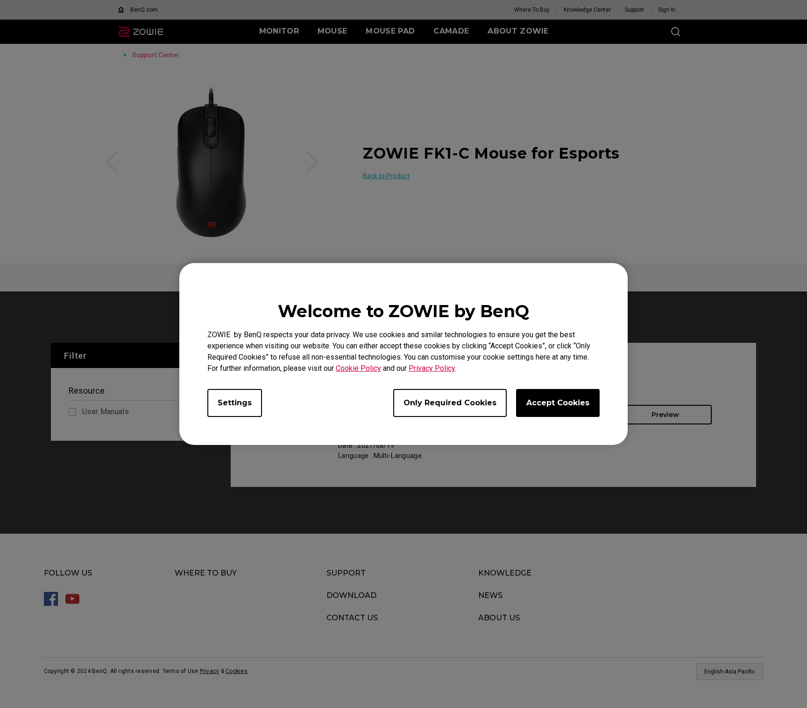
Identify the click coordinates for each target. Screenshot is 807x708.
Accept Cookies (557, 402)
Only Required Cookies (450, 402)
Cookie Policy (358, 368)
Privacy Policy (432, 368)
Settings (235, 402)
